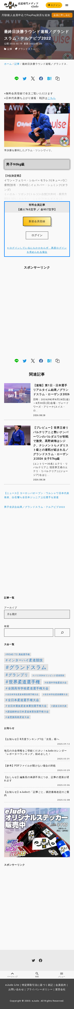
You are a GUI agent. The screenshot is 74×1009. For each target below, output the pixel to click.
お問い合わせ (16, 989)
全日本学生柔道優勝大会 (56, 694)
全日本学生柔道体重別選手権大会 (23, 694)
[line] (16, 78)
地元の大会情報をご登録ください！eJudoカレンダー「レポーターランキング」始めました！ (35, 752)
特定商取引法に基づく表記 (37, 985)
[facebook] (41, 78)
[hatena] (49, 78)
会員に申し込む (62, 15)
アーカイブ (10, 607)
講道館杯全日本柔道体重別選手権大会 (28, 711)
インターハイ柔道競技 (25, 660)
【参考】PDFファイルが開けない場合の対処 (30, 765)
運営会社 (60, 989)
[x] (33, 78)
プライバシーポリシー (40, 989)
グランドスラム (26, 49)
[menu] (67, 5)
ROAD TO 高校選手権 (18, 654)
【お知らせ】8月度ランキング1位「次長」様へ (31, 739)
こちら (51, 98)
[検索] (62, 632)
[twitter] (25, 78)
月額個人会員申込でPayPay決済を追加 (26, 15)
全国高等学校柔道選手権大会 (28, 688)
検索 (6, 626)
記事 (9, 49)
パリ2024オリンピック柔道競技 (49, 675)
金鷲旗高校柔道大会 (18, 717)
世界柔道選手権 (24, 681)
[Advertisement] (37, 314)
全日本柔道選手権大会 (23, 700)
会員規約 (61, 985)
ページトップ (12, 977)
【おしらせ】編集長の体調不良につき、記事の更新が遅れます (36, 779)
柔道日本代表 (60, 706)
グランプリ (18, 675)
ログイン (55, 5)
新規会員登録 (37, 221)
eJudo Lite (12, 985)
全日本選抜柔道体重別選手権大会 (27, 706)
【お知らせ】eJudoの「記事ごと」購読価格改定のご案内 (36, 794)
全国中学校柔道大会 (56, 682)
